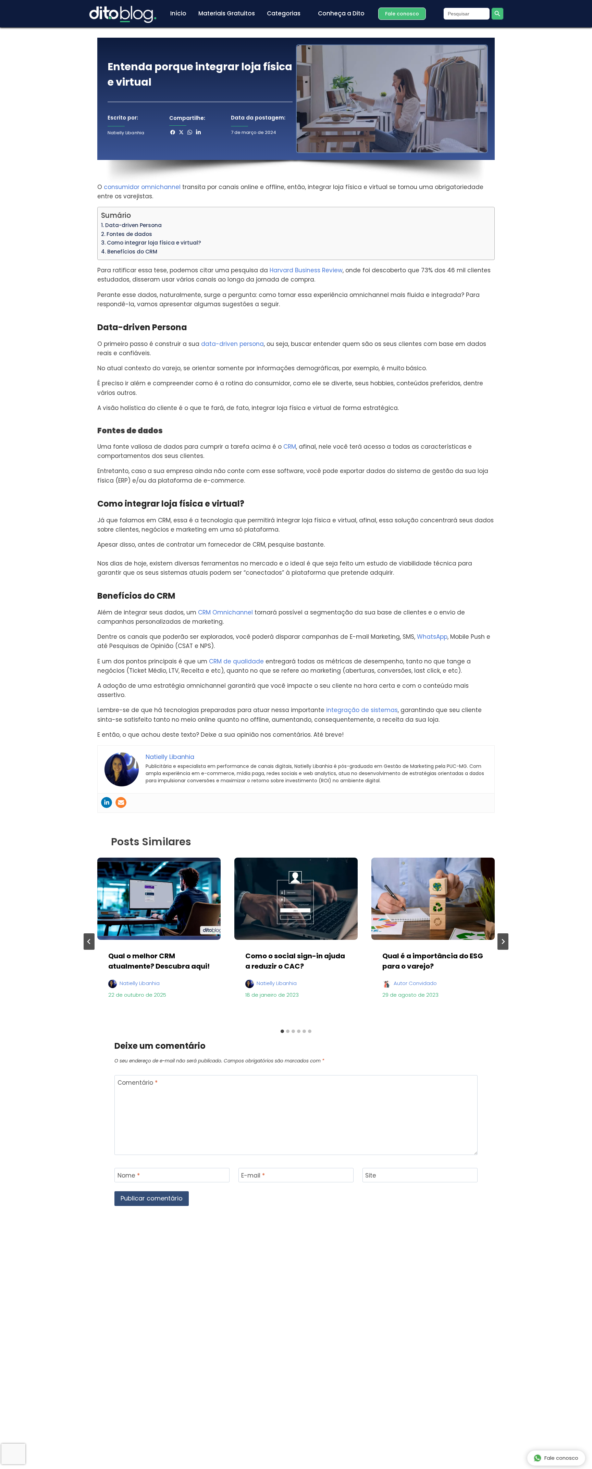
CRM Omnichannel (225, 612)
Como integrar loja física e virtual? (154, 242)
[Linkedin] (106, 802)
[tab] (282, 1031)
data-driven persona (232, 344)
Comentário (138, 1083)
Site (370, 1176)
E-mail (253, 1176)
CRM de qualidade (236, 661)
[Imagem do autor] (112, 980)
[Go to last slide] (89, 941)
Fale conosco (561, 1457)
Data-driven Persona (133, 225)
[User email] (120, 802)
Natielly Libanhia (140, 983)
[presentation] (159, 899)
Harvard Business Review (306, 270)
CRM (289, 447)
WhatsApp (432, 637)
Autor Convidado (415, 983)
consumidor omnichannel (142, 187)
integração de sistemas (362, 710)
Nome (129, 1176)
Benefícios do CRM (132, 251)
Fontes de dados (129, 234)
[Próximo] (502, 941)
